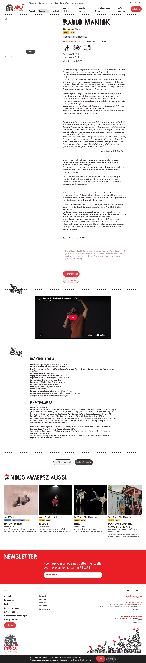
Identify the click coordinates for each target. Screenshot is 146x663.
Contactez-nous (77, 3)
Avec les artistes (66, 9)
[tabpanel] (30, 38)
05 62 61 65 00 (137, 610)
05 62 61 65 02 (137, 620)
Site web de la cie (71, 280)
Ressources (43, 3)
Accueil (32, 11)
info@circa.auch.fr (136, 622)
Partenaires (54, 3)
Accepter (100, 659)
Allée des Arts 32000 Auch (134, 598)
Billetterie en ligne (71, 274)
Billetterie (136, 9)
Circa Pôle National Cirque (102, 9)
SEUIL (77, 523)
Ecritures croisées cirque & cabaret (120, 525)
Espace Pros (64, 3)
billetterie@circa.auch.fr (135, 612)
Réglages (111, 659)
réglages (88, 660)
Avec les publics (82, 9)
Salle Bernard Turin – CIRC (73, 41)
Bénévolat (32, 3)
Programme (44, 11)
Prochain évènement (83, 462)
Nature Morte (13, 523)
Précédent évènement (63, 462)
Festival (55, 11)
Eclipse (43, 523)
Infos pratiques (122, 9)
